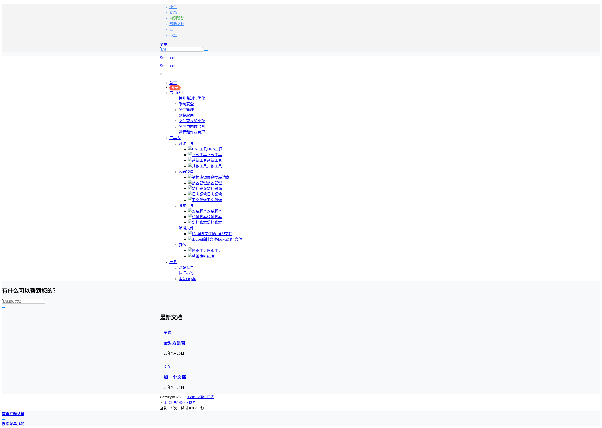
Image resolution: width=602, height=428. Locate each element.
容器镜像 (186, 172)
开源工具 (186, 143)
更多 (173, 262)
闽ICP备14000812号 (180, 402)
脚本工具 (186, 206)
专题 (173, 13)
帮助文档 (176, 24)
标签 (173, 35)
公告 (173, 29)
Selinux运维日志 (200, 397)
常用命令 (176, 93)
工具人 (175, 138)
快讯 (173, 7)
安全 (167, 367)
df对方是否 (175, 343)
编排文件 (186, 228)
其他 (182, 245)
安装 (167, 333)
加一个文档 (175, 377)
